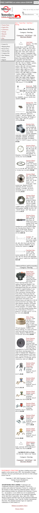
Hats (3, 38)
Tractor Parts (5, 25)
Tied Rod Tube (30, 250)
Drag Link (29, 86)
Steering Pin (29, 102)
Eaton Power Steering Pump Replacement (30, 273)
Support (4, 59)
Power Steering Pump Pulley (30, 339)
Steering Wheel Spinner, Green (30, 392)
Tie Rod (28, 237)
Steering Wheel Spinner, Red (30, 416)
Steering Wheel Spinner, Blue (30, 378)
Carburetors (5, 29)
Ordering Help (5, 51)
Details (36, 2)
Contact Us (5, 44)
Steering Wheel (30, 145)
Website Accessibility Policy (20, 505)
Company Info (6, 53)
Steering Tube (30, 124)
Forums (4, 57)
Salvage (4, 32)
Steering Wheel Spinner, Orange (30, 404)
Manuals (4, 34)
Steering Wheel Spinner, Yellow (30, 429)
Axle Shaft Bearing (29, 43)
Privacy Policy (19, 509)
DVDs (3, 36)
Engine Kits (5, 27)
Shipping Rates (6, 46)
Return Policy (5, 48)
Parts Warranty (6, 55)
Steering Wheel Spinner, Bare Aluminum (30, 364)
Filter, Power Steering (30, 317)
